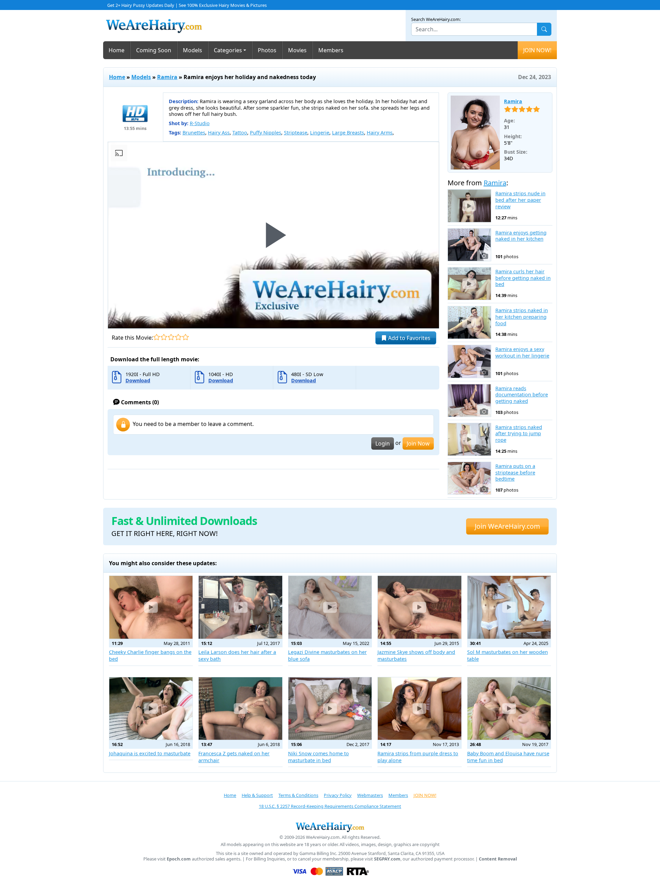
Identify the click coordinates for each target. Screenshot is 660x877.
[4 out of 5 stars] (178, 337)
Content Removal (498, 859)
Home (116, 50)
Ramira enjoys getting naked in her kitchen (521, 236)
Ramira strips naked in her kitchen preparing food (521, 316)
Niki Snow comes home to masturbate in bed (318, 757)
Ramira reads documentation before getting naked (521, 394)
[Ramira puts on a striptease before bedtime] (469, 478)
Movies (297, 50)
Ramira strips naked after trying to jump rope (518, 433)
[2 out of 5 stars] (163, 337)
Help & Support (257, 795)
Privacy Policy (338, 795)
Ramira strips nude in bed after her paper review (520, 199)
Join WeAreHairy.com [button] (507, 526)
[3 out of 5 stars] (171, 337)
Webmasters (370, 795)
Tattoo (239, 132)
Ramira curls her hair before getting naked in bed (523, 277)
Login (382, 443)
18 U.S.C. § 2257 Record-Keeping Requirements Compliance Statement (330, 806)
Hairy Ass (219, 132)
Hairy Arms (380, 132)
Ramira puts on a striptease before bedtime (515, 472)
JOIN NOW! (537, 50)
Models (192, 50)
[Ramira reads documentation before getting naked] (469, 400)
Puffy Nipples (265, 132)
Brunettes (194, 132)
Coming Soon (153, 50)
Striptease (295, 132)
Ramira (167, 77)
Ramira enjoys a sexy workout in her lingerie (522, 352)
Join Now (418, 443)
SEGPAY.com (387, 859)
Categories (228, 50)
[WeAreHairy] (330, 826)
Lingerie (319, 132)
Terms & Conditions (298, 795)
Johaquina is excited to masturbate (149, 753)
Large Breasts (348, 132)
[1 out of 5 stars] (156, 337)
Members (330, 50)
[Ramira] (475, 133)
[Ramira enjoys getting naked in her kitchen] (469, 244)
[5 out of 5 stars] (185, 337)
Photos (267, 50)
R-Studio (200, 123)
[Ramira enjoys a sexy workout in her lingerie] (469, 361)
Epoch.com (179, 859)
